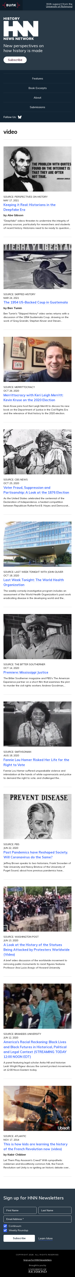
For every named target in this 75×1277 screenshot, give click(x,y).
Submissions (37, 107)
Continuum (15, 1226)
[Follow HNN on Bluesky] (19, 117)
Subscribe (15, 60)
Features (37, 78)
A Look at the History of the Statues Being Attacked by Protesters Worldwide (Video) (36, 950)
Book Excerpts (37, 88)
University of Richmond (59, 6)
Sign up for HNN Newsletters (37, 1260)
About (37, 97)
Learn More (45, 1238)
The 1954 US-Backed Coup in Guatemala (35, 302)
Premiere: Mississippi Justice (25, 672)
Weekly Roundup (18, 1230)
